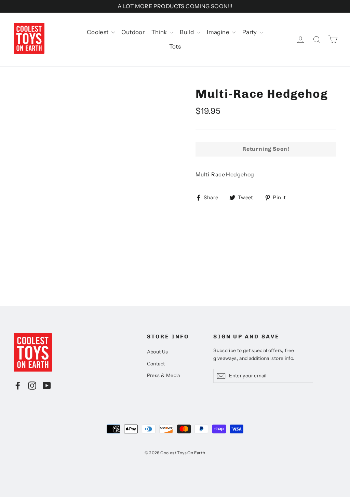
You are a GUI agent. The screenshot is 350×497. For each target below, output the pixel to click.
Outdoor (133, 32)
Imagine (218, 32)
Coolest (98, 32)
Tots (175, 46)
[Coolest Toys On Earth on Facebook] (18, 385)
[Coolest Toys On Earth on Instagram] (32, 385)
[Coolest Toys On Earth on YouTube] (47, 385)
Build (187, 32)
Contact (156, 364)
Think (159, 32)
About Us (157, 352)
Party (250, 32)
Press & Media (163, 375)
